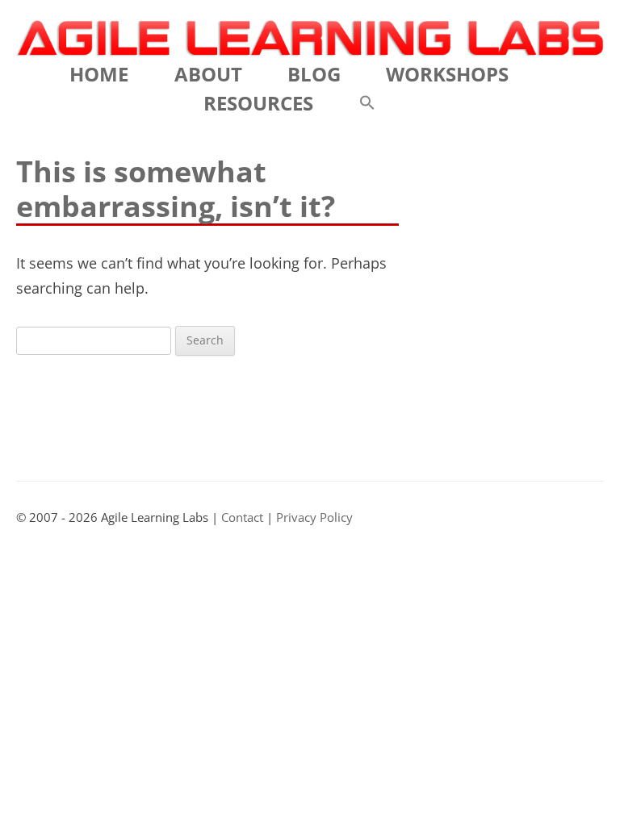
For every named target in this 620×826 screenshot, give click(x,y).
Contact (242, 517)
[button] (367, 103)
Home (98, 73)
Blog (314, 73)
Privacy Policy (314, 517)
